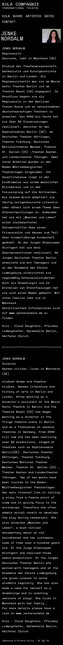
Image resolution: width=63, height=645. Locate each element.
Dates (49, 16)
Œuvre (18, 16)
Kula (6, 16)
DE (39, 640)
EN (43, 640)
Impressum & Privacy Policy (18, 640)
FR (47, 640)
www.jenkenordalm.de (25, 313)
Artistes (33, 16)
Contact (9, 21)
